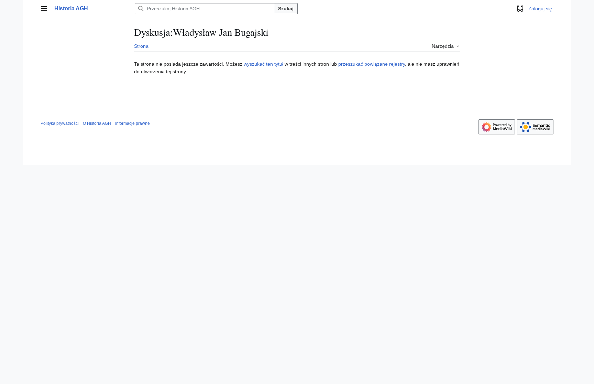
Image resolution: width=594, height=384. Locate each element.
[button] (44, 8)
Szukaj (286, 8)
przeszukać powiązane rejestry (371, 64)
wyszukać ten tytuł (263, 64)
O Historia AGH (97, 123)
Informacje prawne (132, 123)
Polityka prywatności (60, 123)
